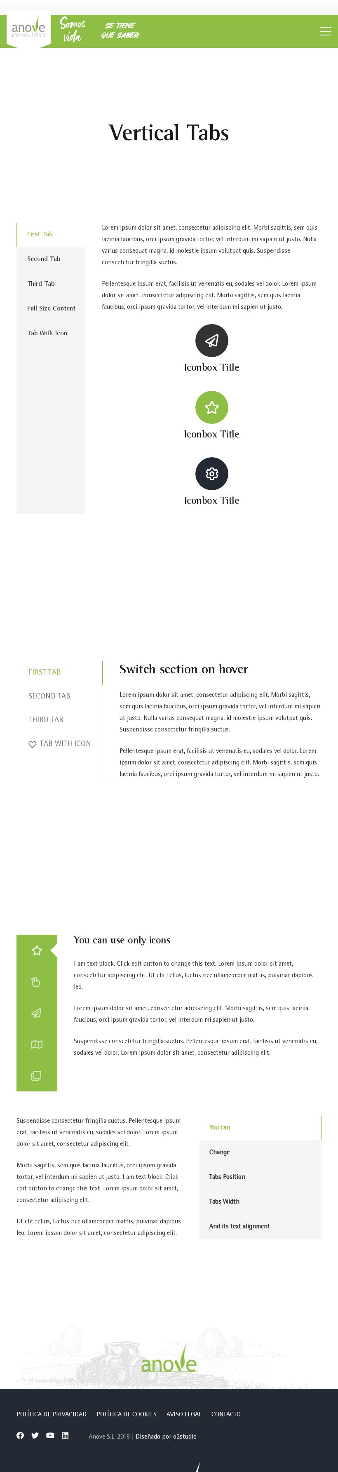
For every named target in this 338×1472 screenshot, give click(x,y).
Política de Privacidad (51, 1415)
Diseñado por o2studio (166, 1437)
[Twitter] (35, 1435)
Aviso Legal (184, 1415)
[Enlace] (29, 31)
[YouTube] (50, 1435)
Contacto (226, 1415)
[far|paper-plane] (36, 1013)
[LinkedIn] (65, 1435)
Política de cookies (126, 1415)
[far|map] (36, 1044)
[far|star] (36, 950)
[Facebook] (20, 1435)
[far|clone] (36, 1075)
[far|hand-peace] (36, 981)
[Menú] (326, 31)
